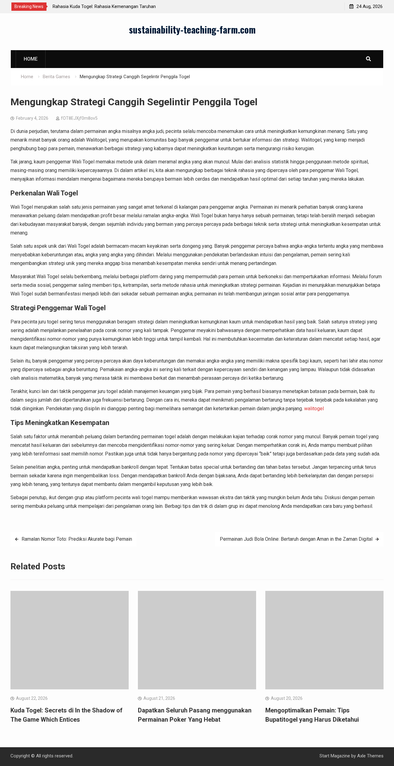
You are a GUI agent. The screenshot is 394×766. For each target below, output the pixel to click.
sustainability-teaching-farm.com (192, 29)
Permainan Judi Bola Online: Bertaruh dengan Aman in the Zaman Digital (296, 539)
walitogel (314, 408)
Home (31, 59)
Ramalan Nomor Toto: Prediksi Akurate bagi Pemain (77, 539)
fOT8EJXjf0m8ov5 (79, 118)
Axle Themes (370, 756)
